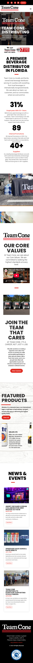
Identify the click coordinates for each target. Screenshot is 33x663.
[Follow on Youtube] (18, 3)
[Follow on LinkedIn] (12, 3)
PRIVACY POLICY (18, 642)
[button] (4, 438)
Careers (23, 2)
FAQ (12, 642)
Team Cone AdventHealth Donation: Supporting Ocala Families (15, 591)
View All (6, 417)
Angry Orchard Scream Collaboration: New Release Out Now (16, 508)
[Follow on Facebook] (8, 3)
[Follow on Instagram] (15, 3)
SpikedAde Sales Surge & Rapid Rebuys (16, 549)
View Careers (16, 371)
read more (9, 522)
